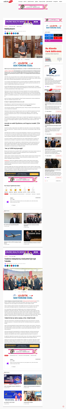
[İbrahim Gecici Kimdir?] (53, 72)
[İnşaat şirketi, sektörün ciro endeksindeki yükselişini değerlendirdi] (53, 163)
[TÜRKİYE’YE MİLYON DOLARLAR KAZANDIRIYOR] (33, 379)
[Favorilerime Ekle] (16, 59)
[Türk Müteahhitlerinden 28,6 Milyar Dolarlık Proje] (53, 119)
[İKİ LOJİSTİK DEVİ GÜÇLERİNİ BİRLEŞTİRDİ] (13, 218)
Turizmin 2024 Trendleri (28, 402)
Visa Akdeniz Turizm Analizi (9, 402)
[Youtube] (13, 199)
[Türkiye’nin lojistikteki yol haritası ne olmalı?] (33, 235)
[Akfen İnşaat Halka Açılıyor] (53, 142)
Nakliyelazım (6, 160)
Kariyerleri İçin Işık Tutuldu (13, 355)
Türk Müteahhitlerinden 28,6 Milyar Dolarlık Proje (53, 126)
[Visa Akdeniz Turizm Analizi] (13, 396)
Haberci (7, 31)
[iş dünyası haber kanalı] (8, 1)
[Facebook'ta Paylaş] (5, 33)
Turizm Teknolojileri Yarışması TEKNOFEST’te (12, 386)
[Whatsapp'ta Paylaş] (9, 33)
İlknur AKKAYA (49, 111)
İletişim (60, 1)
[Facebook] (11, 199)
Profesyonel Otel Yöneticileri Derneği (29, 301)
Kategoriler (55, 1)
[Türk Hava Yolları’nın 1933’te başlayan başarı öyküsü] (13, 235)
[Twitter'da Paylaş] (7, 33)
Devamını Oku (58, 86)
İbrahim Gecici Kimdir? (49, 79)
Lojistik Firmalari (31, 1)
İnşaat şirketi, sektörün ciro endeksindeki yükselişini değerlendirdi (53, 170)
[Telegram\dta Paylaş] (16, 33)
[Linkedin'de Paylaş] (13, 33)
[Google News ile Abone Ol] (27, 59)
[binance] (22, 345)
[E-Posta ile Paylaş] (18, 33)
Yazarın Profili (37, 197)
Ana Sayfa (20, 1)
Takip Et (14, 205)
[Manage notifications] (63, 406)
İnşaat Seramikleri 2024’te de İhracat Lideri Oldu (53, 104)
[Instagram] (12, 199)
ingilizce (36, 1)
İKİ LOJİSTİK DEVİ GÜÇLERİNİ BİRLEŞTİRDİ (11, 224)
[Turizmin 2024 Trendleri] (33, 396)
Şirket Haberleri (49, 1)
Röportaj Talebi (42, 1)
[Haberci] (8, 201)
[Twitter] (10, 199)
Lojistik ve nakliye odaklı (9, 70)
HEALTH (25, 1)
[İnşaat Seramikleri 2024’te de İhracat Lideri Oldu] (53, 97)
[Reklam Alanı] (53, 53)
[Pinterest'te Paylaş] (11, 33)
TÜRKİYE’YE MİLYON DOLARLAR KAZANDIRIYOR (32, 386)
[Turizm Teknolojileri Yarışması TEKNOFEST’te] (13, 379)
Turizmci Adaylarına (33, 355)
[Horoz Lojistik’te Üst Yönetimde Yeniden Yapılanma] (33, 218)
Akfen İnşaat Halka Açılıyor (50, 149)
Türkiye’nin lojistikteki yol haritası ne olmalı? (32, 242)
